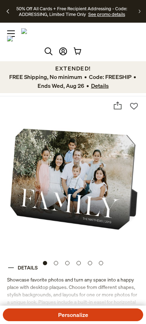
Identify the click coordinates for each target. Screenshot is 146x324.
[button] (63, 51)
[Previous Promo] (8, 11)
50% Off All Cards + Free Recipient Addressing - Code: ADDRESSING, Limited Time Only (71, 11)
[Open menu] (11, 33)
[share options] (117, 105)
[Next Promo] (139, 11)
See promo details (106, 14)
